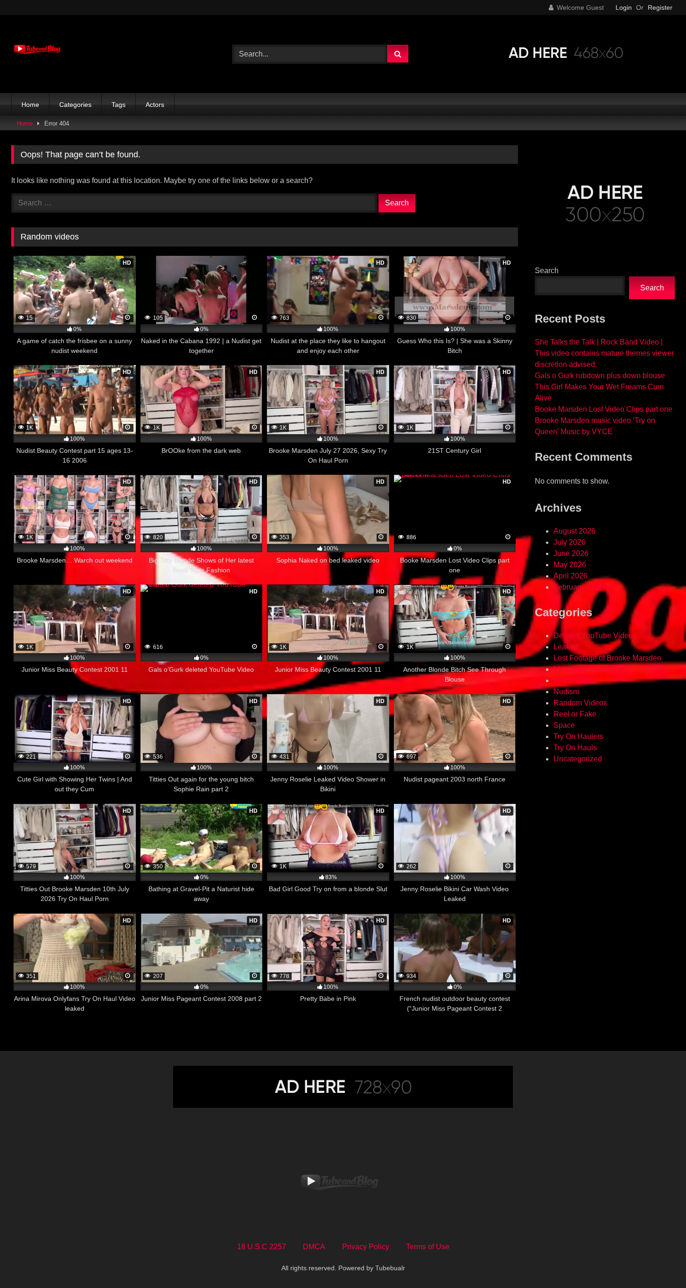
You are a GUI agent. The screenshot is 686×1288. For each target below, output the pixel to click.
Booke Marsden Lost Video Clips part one (603, 409)
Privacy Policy (365, 1247)
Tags (119, 104)
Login (624, 7)
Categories (75, 104)
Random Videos (580, 703)
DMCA (314, 1247)
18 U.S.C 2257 (261, 1247)
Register (660, 7)
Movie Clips (573, 680)
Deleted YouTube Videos (595, 636)
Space (564, 725)
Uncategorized (577, 759)
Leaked (565, 647)
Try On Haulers (578, 736)
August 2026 (574, 531)
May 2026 (569, 565)
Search (547, 270)
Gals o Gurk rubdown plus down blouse (600, 376)
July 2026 (569, 542)
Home (30, 104)
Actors (155, 104)
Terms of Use (427, 1247)
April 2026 (570, 576)
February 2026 (577, 587)
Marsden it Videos (583, 669)
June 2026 (570, 553)
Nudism (566, 692)
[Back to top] (657, 1260)
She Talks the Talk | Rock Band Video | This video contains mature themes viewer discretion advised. (604, 353)
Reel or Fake (574, 714)
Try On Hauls (575, 748)
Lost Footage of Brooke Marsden (607, 658)
